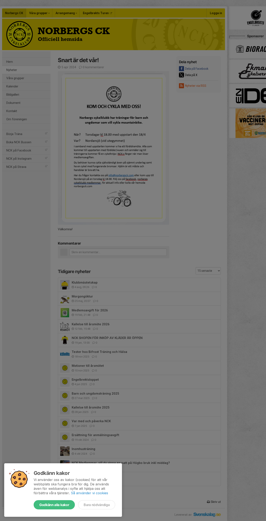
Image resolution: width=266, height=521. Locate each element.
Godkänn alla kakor (54, 505)
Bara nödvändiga (97, 505)
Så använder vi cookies (89, 493)
